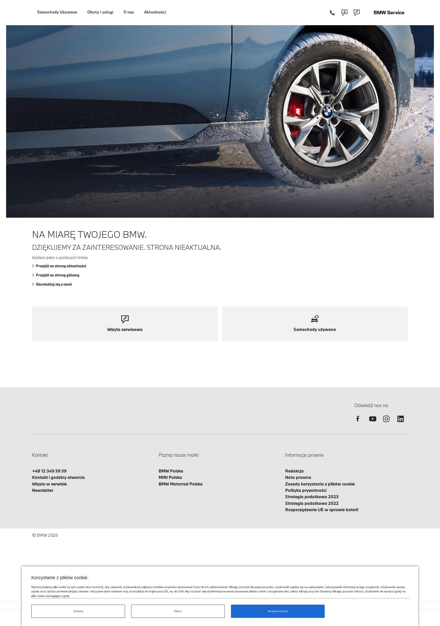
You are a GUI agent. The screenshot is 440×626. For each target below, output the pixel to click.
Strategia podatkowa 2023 (312, 496)
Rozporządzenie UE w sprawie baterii (321, 509)
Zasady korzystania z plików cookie (320, 483)
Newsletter (42, 490)
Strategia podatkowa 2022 (312, 503)
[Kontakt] (344, 12)
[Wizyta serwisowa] (357, 12)
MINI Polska (170, 477)
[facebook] (358, 423)
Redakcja (294, 471)
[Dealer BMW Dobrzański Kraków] (389, 12)
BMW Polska (171, 471)
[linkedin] (400, 423)
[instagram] (386, 423)
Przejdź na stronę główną (57, 275)
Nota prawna (298, 477)
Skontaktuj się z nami (54, 284)
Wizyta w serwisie (49, 483)
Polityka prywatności (305, 490)
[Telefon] (332, 12)
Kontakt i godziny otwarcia (58, 477)
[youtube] (372, 423)
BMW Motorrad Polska (181, 483)
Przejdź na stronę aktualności (61, 265)
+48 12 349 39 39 (49, 471)
